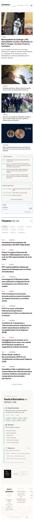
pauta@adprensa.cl (21, 499)
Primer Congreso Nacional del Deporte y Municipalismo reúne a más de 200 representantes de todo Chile (17, 255)
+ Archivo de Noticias (17, 384)
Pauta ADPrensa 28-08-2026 (19, 192)
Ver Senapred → (27, 211)
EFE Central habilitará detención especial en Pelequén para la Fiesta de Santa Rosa (16, 269)
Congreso (21, 226)
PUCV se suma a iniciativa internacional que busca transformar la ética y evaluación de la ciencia (17, 312)
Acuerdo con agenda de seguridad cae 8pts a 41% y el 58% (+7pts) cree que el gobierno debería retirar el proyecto (17, 118)
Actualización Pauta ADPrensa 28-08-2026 (21, 189)
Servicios (16, 474)
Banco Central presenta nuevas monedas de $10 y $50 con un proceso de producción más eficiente (17, 148)
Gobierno (13, 226)
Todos (5, 226)
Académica (22, 232)
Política (29, 226)
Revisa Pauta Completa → (17, 199)
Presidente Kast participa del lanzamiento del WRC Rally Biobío (16, 243)
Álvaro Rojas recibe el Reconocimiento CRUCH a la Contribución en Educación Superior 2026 (17, 358)
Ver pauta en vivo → (7, 474)
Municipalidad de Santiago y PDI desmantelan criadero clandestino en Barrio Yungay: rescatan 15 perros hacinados (17, 42)
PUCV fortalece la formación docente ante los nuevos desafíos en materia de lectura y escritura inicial (16, 297)
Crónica (22, 229)
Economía (6, 229)
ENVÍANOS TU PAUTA (24, 5)
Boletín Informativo (17, 195)
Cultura (14, 232)
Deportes (6, 232)
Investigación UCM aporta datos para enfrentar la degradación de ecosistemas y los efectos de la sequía (15, 282)
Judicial (14, 229)
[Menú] (31, 5)
